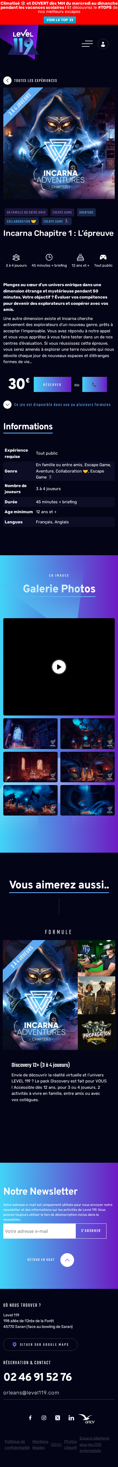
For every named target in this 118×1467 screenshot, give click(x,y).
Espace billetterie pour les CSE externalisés (94, 1444)
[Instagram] (44, 1417)
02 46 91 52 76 (37, 1378)
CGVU (56, 1444)
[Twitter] (57, 1417)
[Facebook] (30, 1417)
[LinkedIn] (71, 1417)
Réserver (52, 385)
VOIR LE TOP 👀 (59, 20)
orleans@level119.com (31, 1392)
